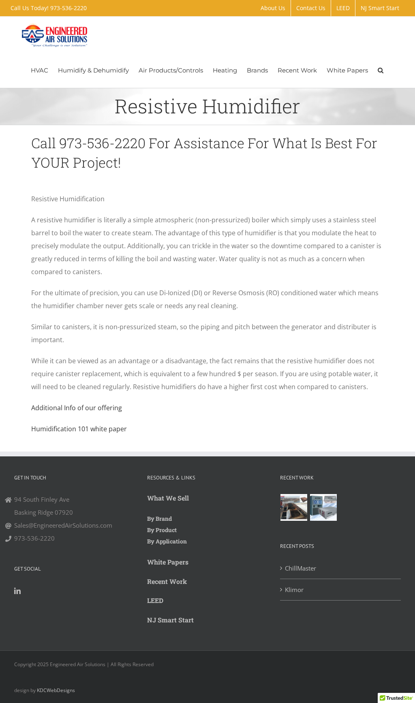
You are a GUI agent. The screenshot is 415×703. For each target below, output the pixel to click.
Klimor (294, 590)
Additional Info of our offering (76, 407)
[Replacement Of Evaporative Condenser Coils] (294, 507)
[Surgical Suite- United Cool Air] (324, 507)
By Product (162, 530)
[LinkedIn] (17, 591)
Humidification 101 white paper (79, 428)
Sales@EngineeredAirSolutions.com (63, 525)
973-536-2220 (68, 8)
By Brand (159, 518)
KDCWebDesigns (56, 690)
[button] (380, 70)
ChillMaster (300, 568)
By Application (167, 541)
